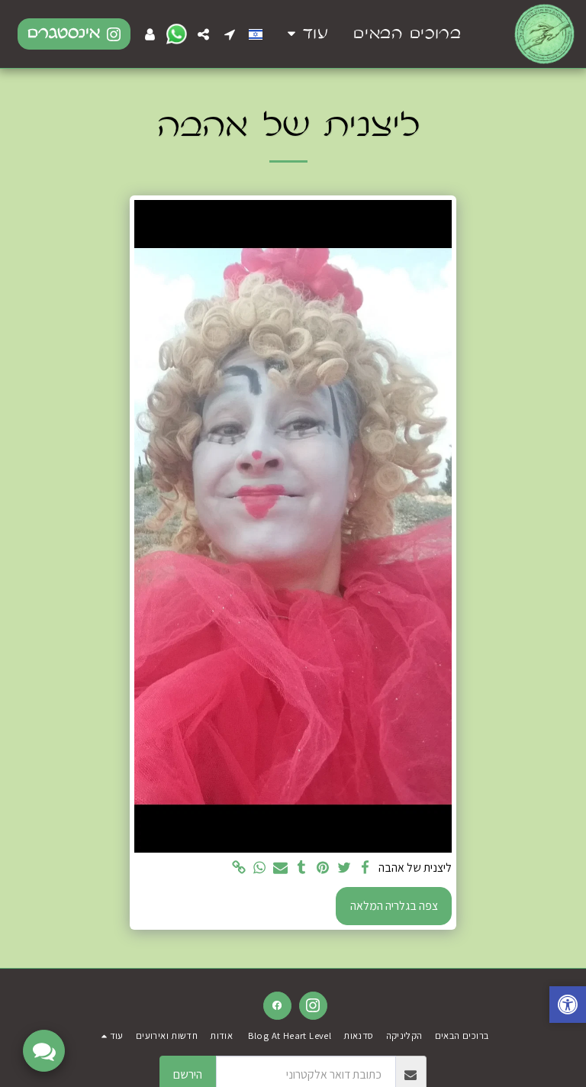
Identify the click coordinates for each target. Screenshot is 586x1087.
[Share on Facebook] (364, 868)
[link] (238, 868)
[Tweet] (344, 868)
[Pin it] (322, 868)
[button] (229, 34)
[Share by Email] (280, 868)
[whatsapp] (259, 868)
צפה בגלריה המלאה (394, 906)
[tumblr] (302, 868)
